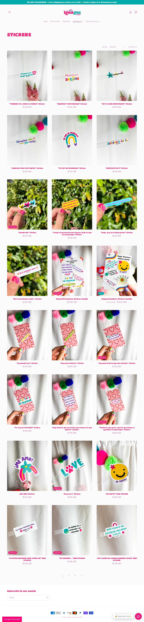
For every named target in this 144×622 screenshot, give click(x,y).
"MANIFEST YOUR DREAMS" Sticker (72, 104)
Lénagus (68, 617)
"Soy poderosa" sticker (27, 363)
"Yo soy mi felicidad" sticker (27, 427)
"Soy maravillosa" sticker (72, 363)
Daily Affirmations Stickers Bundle (72, 299)
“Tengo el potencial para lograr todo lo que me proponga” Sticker (72, 233)
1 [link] (62, 575)
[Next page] (81, 575)
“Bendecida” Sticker (27, 232)
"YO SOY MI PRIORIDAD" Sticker (72, 168)
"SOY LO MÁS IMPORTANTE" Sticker (116, 104)
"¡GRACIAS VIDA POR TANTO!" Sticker (27, 168)
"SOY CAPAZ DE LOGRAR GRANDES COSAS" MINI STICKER (117, 559)
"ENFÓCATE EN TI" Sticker (117, 168)
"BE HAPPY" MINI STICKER (117, 494)
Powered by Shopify (76, 617)
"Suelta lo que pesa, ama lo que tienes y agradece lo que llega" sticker (117, 428)
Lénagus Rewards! (12, 619)
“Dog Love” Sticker (72, 494)
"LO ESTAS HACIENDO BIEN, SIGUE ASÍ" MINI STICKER (27, 559)
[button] (9, 12)
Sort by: (104, 47)
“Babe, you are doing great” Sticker (117, 232)
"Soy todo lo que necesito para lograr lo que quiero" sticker (72, 428)
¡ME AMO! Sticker (27, 494)
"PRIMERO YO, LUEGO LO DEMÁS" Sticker (27, 104)
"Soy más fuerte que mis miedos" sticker (117, 363)
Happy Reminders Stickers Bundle (116, 299)
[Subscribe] (46, 597)
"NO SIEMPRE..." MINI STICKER (72, 558)
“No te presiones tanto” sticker (27, 299)
